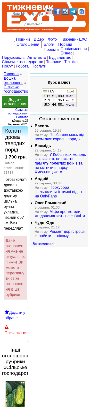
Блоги (49, 44)
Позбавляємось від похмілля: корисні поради (59, 137)
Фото (52, 39)
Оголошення (28, 44)
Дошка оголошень (13, 80)
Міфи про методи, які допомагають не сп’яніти (60, 214)
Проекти (51, 49)
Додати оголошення (15, 102)
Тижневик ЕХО (74, 39)
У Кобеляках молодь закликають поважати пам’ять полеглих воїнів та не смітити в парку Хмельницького (60, 163)
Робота (22, 66)
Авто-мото (36, 57)
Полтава (22, 117)
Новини (23, 39)
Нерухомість (13, 57)
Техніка (71, 62)
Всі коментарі (43, 244)
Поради (65, 44)
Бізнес (66, 53)
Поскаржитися (18, 333)
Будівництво (60, 57)
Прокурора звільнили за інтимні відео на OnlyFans (58, 191)
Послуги (39, 66)
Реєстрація (33, 14)
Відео (39, 39)
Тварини (53, 62)
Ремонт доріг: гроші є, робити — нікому (60, 233)
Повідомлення (74, 49)
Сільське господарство (22, 62)
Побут (7, 66)
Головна (11, 74)
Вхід (16, 14)
